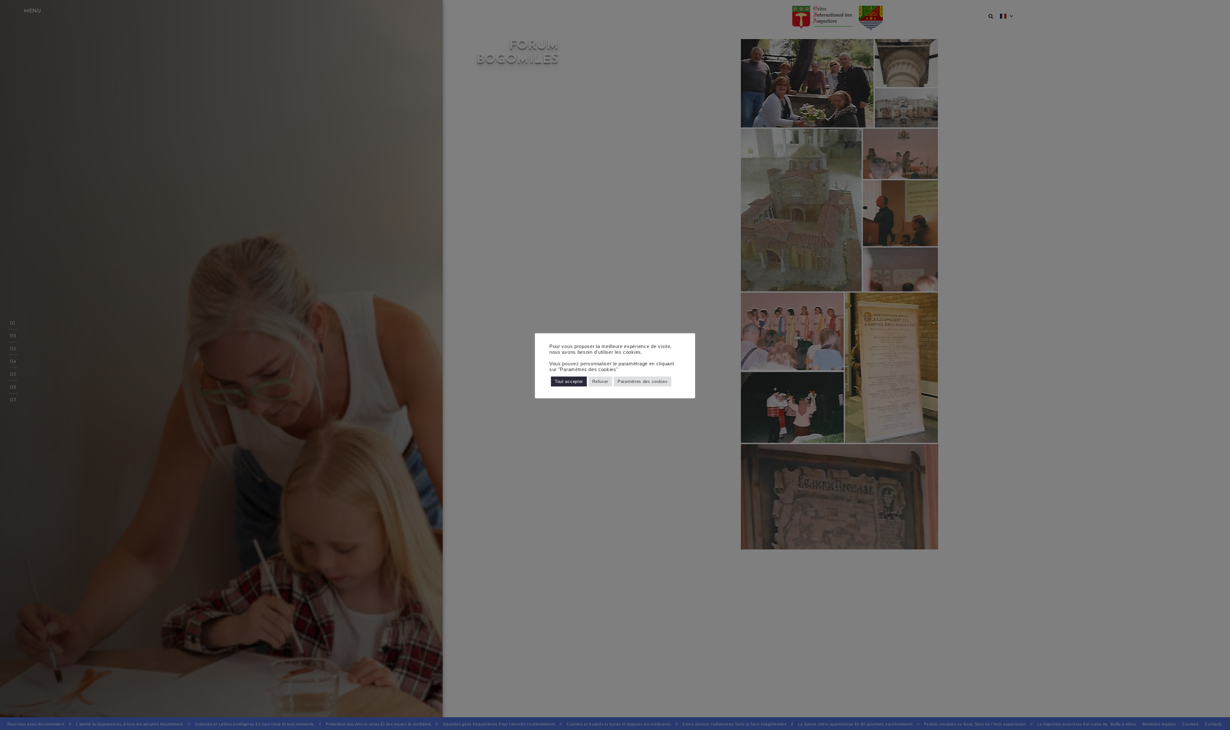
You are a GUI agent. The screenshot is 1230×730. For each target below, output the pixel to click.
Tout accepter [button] (569, 381)
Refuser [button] (600, 381)
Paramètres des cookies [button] (643, 381)
